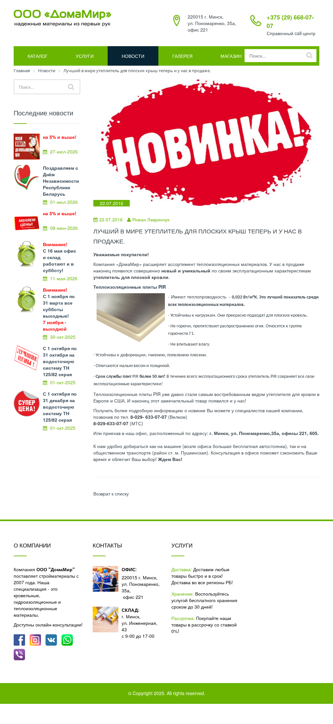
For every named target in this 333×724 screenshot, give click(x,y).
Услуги (85, 56)
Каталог (38, 56)
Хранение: (182, 593)
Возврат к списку (111, 493)
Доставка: (181, 569)
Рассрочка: (183, 618)
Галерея (182, 56)
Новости (133, 56)
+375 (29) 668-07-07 (290, 21)
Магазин (231, 56)
